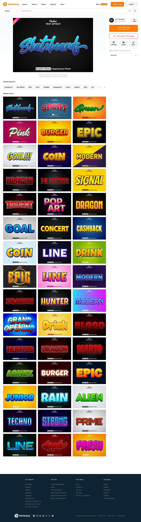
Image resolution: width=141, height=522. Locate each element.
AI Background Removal (33, 504)
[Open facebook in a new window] (34, 515)
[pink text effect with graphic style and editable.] (19, 132)
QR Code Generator (31, 507)
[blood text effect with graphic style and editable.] (89, 324)
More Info (113, 55)
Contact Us (79, 487)
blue (30, 87)
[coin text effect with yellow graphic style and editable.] (54, 156)
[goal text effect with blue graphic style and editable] (19, 228)
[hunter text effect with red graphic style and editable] (54, 180)
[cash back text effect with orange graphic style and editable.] (89, 228)
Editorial (53, 4)
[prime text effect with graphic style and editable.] (89, 421)
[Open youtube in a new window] (52, 515)
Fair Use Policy (121, 516)
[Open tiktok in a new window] (46, 515)
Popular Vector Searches (59, 493)
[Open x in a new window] (49, 515)
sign (92, 87)
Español (106, 487)
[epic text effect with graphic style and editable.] (89, 132)
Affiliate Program (56, 490)
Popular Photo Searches (58, 495)
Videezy (27, 490)
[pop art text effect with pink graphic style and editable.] (54, 204)
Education (28, 495)
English (105, 484)
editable (46, 87)
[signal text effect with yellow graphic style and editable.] (89, 180)
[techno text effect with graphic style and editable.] (19, 421)
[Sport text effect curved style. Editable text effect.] (54, 108)
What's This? (127, 50)
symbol (76, 87)
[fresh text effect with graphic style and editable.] (89, 445)
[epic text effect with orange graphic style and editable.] (19, 276)
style (85, 87)
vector (68, 87)
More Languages (108, 498)
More (62, 4)
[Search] (129, 11)
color (37, 87)
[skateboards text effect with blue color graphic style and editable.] (19, 108)
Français (106, 495)
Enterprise (28, 493)
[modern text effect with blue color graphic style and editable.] (89, 276)
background (57, 87)
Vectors (24, 4)
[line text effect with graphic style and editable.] (19, 445)
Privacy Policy (111, 516)
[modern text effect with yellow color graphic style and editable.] (89, 156)
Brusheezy (28, 484)
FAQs (77, 484)
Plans (98, 4)
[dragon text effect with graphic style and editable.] (54, 348)
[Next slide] (103, 87)
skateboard (8, 87)
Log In (131, 4)
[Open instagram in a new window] (37, 515)
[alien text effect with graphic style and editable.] (89, 397)
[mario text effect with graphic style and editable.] (89, 348)
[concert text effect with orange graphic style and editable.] (54, 228)
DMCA (53, 487)
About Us (79, 490)
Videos (43, 4)
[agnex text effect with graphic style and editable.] (19, 373)
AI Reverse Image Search (33, 501)
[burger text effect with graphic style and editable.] (54, 132)
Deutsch (106, 493)
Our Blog (79, 493)
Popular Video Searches (58, 498)
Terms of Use (102, 516)
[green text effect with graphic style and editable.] (89, 108)
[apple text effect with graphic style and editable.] (54, 445)
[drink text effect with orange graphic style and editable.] (89, 252)
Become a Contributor (83, 495)
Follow (134, 21)
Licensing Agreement (58, 484)
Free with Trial (123, 28)
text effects (20, 87)
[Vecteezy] (11, 4)
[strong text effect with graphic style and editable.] (54, 421)
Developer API (29, 498)
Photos (34, 4)
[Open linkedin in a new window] (40, 515)
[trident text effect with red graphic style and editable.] (19, 204)
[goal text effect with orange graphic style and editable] (19, 156)
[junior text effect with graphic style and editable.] (19, 397)
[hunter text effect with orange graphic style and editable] (54, 300)
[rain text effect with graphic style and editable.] (54, 397)
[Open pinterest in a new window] (43, 515)
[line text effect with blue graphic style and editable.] (54, 252)
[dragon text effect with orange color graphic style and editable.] (89, 204)
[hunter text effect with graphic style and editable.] (19, 348)
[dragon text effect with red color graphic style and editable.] (19, 180)
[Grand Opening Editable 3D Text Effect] (20, 324)
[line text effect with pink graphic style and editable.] (54, 276)
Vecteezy (28, 487)
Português (106, 490)
